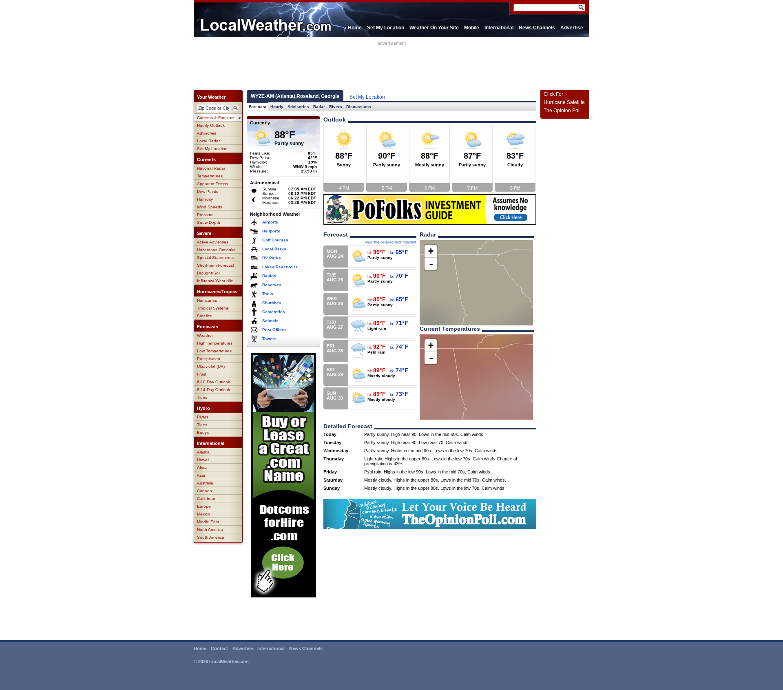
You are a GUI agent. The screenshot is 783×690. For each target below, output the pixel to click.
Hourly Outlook (211, 125)
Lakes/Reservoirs (280, 267)
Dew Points (207, 191)
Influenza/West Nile (215, 281)
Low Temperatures (214, 351)
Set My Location (385, 28)
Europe (204, 506)
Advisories (206, 133)
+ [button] (431, 251)
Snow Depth (208, 222)
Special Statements (215, 257)
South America (210, 537)
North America (210, 529)
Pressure (205, 214)
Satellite (204, 316)
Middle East (208, 522)
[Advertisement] (391, 64)
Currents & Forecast (215, 117)
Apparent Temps (212, 183)
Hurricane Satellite (564, 102)
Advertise (571, 28)
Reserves (271, 285)
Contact (219, 648)
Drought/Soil (208, 273)
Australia (205, 483)
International (498, 28)
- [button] (431, 264)
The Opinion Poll (562, 110)
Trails (267, 294)
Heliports (271, 231)
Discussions (358, 106)
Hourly (276, 106)
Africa (202, 467)
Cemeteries (273, 312)
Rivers (202, 417)
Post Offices (274, 329)
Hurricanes (207, 300)
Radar (319, 106)
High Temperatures (214, 343)
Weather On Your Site (434, 28)
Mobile (471, 28)
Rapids (269, 276)
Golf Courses (275, 240)
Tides (202, 397)
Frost (201, 374)
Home (355, 28)
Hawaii (203, 460)
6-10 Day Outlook (213, 382)
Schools (270, 320)
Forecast (257, 106)
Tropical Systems (213, 308)
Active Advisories (212, 242)
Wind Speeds (209, 207)
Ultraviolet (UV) (211, 366)
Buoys (203, 432)
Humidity (205, 199)
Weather (205, 335)
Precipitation (208, 358)
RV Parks (271, 258)
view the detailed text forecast (390, 242)
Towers (269, 338)
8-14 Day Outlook (213, 389)
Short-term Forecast (215, 265)
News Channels (537, 28)
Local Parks (274, 249)
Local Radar (208, 141)
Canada (204, 491)
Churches (271, 303)
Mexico (203, 514)
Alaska (203, 452)
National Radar (211, 168)
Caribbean (207, 498)
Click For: (554, 94)
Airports (270, 222)
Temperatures (210, 176)
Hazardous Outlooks (216, 250)
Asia (201, 475)
